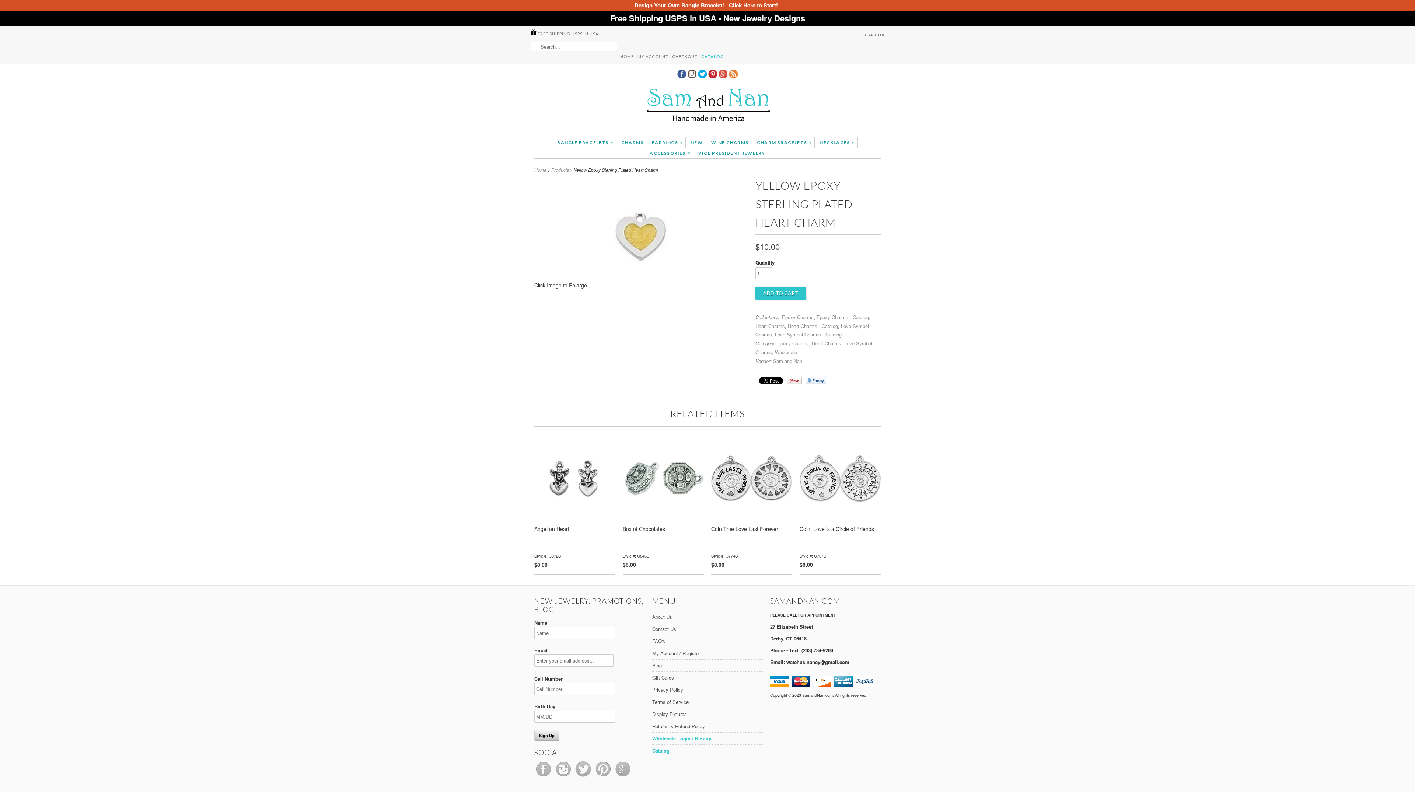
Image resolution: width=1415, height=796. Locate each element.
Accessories (670, 153)
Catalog (712, 56)
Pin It (794, 380)
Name (540, 622)
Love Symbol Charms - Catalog (808, 334)
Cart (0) (874, 34)
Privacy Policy (667, 689)
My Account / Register (676, 653)
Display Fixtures (669, 714)
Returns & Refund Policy (678, 726)
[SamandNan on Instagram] (693, 76)
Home (627, 56)
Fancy (816, 380)
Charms (632, 142)
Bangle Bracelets (585, 142)
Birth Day (544, 706)
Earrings (667, 142)
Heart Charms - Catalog (813, 325)
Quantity (765, 262)
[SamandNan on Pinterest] (713, 76)
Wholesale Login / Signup (682, 738)
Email (541, 650)
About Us (662, 616)
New (697, 142)
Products (560, 170)
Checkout (685, 56)
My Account (652, 56)
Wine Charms (729, 142)
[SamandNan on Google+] (724, 76)
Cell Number (548, 678)
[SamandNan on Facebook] (682, 76)
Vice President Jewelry (731, 153)
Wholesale (786, 352)
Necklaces (837, 142)
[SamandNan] (707, 106)
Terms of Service (670, 701)
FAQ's (658, 641)
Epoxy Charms (798, 317)
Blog (657, 665)
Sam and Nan (787, 360)
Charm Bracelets (784, 142)
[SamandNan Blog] (733, 76)
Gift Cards (663, 677)
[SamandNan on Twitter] (703, 76)
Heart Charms (770, 325)
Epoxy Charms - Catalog (843, 317)
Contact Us (664, 628)
